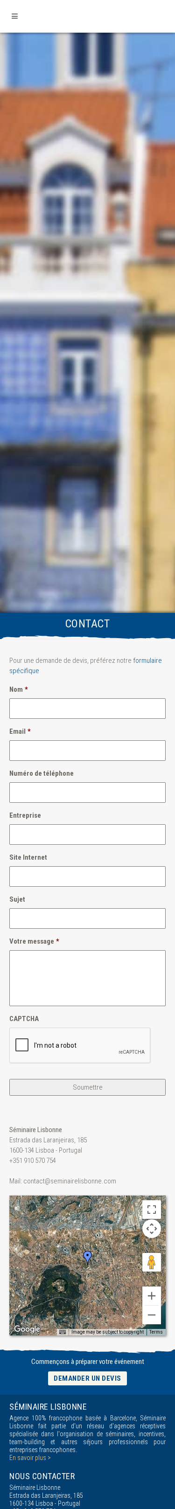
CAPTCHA (24, 1019)
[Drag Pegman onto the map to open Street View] (151, 1262)
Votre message (34, 941)
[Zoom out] (151, 1315)
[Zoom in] (151, 1295)
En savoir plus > (30, 1457)
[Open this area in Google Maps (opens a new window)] (27, 1329)
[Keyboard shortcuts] (62, 1332)
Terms (156, 1332)
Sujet (17, 899)
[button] (88, 1258)
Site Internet (28, 857)
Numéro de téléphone (41, 773)
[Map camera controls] (151, 1228)
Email (20, 731)
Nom (18, 689)
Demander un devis (87, 1378)
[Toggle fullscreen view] (151, 1209)
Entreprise (25, 815)
